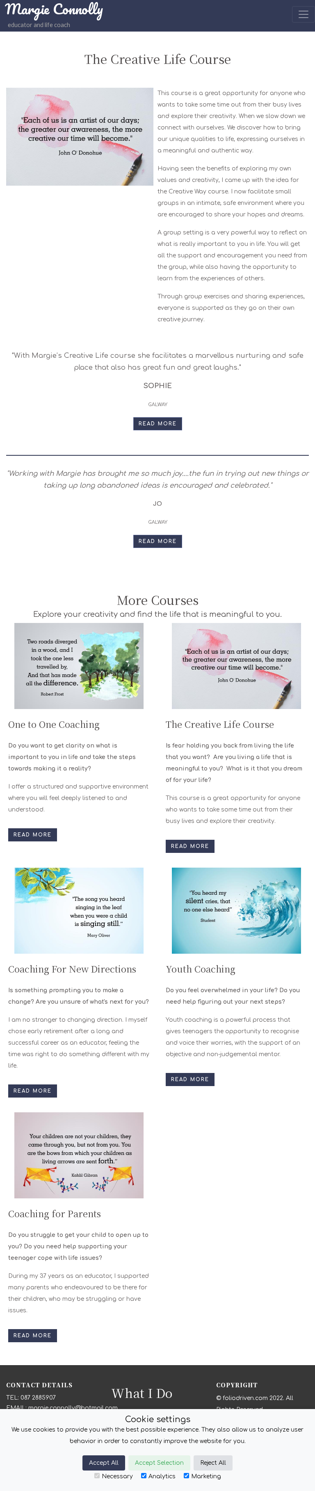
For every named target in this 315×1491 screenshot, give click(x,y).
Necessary (117, 1476)
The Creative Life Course (220, 724)
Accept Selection (159, 1463)
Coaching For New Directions (72, 968)
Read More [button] (33, 835)
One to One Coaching (54, 724)
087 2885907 (38, 1398)
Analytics (162, 1476)
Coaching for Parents (54, 1213)
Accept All (104, 1463)
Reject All (213, 1463)
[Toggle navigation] (303, 14)
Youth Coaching (200, 968)
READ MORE (158, 424)
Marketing (206, 1476)
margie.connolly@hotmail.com (73, 1408)
